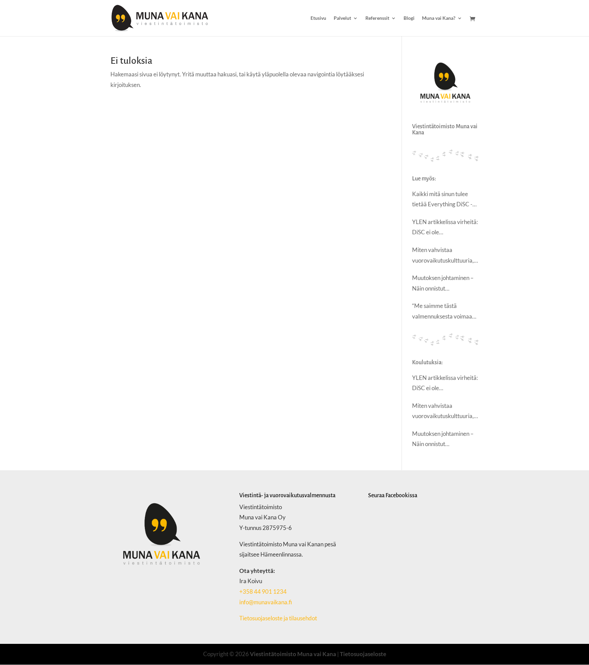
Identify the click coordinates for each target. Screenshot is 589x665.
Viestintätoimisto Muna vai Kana (293, 653)
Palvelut (342, 18)
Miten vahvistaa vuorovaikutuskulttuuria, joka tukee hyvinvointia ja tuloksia (443, 256)
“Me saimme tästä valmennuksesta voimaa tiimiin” (442, 312)
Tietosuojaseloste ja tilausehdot (278, 618)
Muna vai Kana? (438, 18)
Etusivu (318, 18)
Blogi (409, 18)
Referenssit (377, 18)
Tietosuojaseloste (363, 653)
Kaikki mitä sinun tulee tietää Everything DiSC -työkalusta (442, 200)
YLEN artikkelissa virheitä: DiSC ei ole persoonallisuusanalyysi (445, 228)
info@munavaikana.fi (265, 602)
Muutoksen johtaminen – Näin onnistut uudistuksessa (442, 284)
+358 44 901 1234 (263, 591)
